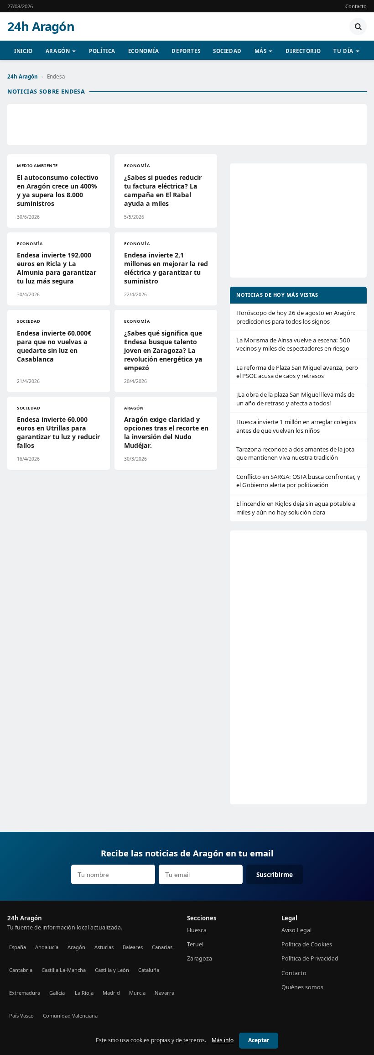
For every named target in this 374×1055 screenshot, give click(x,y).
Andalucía (46, 947)
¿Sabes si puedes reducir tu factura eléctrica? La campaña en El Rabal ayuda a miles (163, 190)
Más (261, 50)
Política (102, 50)
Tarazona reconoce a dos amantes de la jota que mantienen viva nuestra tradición (295, 453)
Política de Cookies (306, 944)
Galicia (57, 992)
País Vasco (21, 1015)
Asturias (104, 947)
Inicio (23, 50)
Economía (143, 50)
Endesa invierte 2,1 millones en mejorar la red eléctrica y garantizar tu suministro (166, 268)
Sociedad (227, 50)
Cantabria (20, 969)
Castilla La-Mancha (64, 969)
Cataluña (148, 969)
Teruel (195, 944)
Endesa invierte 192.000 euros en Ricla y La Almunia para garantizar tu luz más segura (56, 268)
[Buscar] (358, 26)
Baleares (133, 947)
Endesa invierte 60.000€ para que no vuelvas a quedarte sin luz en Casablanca (54, 346)
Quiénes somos (302, 987)
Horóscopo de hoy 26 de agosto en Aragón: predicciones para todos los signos (296, 317)
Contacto (356, 6)
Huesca (197, 930)
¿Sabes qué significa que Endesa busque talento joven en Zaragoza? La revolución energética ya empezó (163, 350)
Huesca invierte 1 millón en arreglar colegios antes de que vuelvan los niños (296, 426)
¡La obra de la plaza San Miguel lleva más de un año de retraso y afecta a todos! (295, 398)
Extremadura (24, 992)
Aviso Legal (296, 930)
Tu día (343, 50)
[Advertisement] (187, 124)
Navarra (164, 992)
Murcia (137, 992)
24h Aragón (40, 26)
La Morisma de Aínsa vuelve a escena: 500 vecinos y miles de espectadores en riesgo (293, 344)
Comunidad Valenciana (70, 1015)
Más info (223, 1040)
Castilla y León (112, 969)
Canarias (162, 947)
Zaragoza (199, 958)
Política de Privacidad (309, 958)
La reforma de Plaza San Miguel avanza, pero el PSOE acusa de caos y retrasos (297, 371)
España (17, 947)
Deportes (185, 50)
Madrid (111, 992)
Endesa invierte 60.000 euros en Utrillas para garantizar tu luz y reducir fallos (58, 432)
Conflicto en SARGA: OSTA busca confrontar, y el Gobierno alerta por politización (298, 480)
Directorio (303, 50)
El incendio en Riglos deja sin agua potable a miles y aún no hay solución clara (295, 507)
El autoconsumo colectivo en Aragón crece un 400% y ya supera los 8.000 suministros (58, 190)
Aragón (58, 50)
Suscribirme (274, 874)
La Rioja (84, 992)
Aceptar (258, 1040)
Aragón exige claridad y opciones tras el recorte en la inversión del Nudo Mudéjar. (166, 432)
